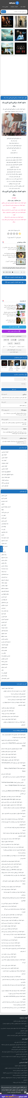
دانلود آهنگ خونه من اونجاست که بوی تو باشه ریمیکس (14, 893)
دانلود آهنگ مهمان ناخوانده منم (8, 926)
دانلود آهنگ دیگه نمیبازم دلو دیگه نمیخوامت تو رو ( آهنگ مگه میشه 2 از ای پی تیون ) (14, 992)
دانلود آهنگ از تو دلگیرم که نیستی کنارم (10, 923)
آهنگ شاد (22, 7)
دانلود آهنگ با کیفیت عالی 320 (13, 277)
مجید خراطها (4, 636)
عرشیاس (3, 608)
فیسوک (16, 343)
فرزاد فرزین (4, 616)
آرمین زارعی (4, 521)
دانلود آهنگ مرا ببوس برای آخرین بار (9, 903)
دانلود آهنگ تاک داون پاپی (8, 711)
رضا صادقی (3, 554)
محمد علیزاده (4, 628)
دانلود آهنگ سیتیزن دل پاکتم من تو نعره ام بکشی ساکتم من (13, 981)
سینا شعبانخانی (4, 574)
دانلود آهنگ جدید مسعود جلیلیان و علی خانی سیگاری (14, 203)
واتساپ (12, 340)
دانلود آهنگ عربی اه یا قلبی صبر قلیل (10, 867)
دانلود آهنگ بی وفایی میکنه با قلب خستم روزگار (12, 872)
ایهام (2, 509)
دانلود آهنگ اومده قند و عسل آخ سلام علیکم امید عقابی (13, 986)
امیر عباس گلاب (5, 512)
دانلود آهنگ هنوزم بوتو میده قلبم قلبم (10, 861)
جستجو (3, 11)
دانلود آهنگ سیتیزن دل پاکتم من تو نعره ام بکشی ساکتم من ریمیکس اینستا (14, 1003)
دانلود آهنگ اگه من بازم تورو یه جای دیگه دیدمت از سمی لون (13, 950)
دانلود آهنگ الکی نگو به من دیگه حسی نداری (11, 802)
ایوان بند (3, 515)
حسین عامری (4, 546)
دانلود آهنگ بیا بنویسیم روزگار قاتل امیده (11, 976)
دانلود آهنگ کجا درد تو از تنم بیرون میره (10, 839)
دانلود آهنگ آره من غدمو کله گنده (9, 940)
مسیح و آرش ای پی (5, 642)
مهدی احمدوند (4, 645)
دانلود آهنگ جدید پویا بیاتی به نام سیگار (14, 217)
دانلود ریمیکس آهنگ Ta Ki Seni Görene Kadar (12, 782)
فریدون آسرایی (4, 619)
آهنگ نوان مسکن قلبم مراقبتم (8, 751)
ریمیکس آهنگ (5, 480)
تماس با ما (5, 7)
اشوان (2, 504)
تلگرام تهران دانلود (13, 327)
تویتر (9, 343)
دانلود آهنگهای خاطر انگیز (7, 474)
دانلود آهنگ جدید (14, 352)
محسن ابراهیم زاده (5, 656)
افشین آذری (4, 498)
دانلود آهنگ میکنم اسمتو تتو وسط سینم (10, 945)
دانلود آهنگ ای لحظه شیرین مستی (9, 929)
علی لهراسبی (4, 599)
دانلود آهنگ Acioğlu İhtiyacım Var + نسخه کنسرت (15, 787)
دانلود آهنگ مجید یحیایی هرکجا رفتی (10, 716)
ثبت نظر (14, 389)
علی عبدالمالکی (4, 602)
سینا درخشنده (4, 568)
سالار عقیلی (4, 563)
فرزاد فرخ (3, 613)
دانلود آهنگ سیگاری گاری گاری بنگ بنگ (14, 98)
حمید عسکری (4, 540)
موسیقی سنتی (5, 486)
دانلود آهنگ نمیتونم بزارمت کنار (8, 889)
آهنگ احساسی (5, 452)
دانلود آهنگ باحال (11, 350)
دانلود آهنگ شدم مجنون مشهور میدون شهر (11, 805)
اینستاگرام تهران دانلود (13, 331)
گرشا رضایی (4, 622)
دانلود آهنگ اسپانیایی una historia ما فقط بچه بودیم (14, 998)
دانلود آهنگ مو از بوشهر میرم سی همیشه (11, 886)
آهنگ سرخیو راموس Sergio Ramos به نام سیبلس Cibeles (13, 744)
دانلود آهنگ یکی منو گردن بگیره (8, 957)
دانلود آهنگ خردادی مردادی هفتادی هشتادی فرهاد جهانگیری (13, 899)
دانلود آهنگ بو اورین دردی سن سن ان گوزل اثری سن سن (14, 778)
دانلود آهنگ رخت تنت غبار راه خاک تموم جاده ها (12, 847)
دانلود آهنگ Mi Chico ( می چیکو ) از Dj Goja (11, 869)
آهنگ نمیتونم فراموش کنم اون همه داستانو (11, 749)
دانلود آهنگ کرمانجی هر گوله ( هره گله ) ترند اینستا (14, 829)
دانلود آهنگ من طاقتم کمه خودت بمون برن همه (12, 920)
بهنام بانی (3, 526)
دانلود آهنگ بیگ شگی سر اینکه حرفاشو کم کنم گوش (14, 877)
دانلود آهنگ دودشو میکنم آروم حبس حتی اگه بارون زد (14, 910)
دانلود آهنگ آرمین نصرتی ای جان (19, 1049)
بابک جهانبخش (4, 523)
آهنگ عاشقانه (14, 7)
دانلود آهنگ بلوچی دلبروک (7, 841)
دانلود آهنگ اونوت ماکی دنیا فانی (8, 754)
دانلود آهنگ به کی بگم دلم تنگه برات (10, 917)
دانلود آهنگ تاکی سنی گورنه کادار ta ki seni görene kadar (13, 764)
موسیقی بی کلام (5, 483)
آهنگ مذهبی (5, 469)
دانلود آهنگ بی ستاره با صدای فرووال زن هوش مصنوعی (14, 723)
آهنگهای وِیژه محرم (6, 471)
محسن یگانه (4, 661)
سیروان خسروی (5, 580)
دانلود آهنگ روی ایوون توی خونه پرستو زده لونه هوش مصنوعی (14, 834)
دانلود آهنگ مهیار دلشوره (7, 688)
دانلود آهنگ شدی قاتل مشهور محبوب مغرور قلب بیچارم (13, 882)
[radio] (19, 234)
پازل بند (3, 529)
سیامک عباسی (4, 566)
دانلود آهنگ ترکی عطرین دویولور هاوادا (10, 760)
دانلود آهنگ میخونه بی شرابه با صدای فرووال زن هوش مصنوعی (14, 704)
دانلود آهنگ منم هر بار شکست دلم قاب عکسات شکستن (14, 809)
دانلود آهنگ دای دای (6, 774)
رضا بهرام (3, 552)
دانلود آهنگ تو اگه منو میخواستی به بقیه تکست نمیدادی (14, 972)
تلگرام (5, 340)
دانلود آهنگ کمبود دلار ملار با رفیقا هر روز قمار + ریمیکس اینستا (14, 851)
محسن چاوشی (4, 659)
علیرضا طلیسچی (5, 591)
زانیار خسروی (4, 557)
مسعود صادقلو (4, 588)
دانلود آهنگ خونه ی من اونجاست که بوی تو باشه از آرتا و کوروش (14, 823)
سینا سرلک (3, 571)
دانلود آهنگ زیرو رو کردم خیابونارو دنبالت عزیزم (12, 819)
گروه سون (3, 625)
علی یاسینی (4, 597)
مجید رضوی (4, 633)
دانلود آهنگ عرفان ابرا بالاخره (8, 708)
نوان (2, 670)
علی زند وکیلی (4, 605)
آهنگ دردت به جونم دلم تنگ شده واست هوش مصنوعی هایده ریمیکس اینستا (14, 692)
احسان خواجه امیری (5, 507)
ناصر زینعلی (4, 667)
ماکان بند (3, 653)
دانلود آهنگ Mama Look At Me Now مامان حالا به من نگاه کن (13, 792)
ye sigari (14, 198)
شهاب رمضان (4, 585)
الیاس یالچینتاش (5, 678)
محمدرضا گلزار (4, 630)
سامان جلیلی (4, 560)
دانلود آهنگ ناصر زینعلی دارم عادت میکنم (17, 1035)
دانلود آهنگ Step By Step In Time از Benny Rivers (15, 770)
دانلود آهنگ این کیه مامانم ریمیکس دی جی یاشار (12, 931)
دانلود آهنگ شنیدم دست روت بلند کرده (10, 943)
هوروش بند (4, 673)
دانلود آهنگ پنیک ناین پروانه (8, 713)
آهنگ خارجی (4, 457)
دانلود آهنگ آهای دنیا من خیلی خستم (10, 968)
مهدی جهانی (4, 647)
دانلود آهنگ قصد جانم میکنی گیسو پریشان (11, 864)
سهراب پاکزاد (4, 583)
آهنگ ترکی (4, 455)
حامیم (2, 535)
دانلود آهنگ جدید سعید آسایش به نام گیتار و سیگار (14, 210)
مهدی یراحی (4, 650)
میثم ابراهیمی (4, 664)
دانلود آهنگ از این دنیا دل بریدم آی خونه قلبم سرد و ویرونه (13, 1009)
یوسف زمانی (4, 675)
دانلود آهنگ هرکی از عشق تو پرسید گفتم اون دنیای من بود (13, 815)
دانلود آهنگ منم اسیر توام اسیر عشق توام (11, 796)
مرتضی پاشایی (4, 639)
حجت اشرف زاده (5, 538)
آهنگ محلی (4, 466)
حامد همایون (4, 532)
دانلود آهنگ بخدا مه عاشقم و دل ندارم (10, 844)
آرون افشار (3, 518)
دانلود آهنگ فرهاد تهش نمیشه (9, 719)
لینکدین (20, 340)
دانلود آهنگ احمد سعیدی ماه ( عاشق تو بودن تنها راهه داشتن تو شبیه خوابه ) (14, 736)
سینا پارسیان (4, 577)
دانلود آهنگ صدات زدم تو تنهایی (9, 906)
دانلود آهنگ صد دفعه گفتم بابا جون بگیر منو (11, 915)
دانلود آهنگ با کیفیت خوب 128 (13, 282)
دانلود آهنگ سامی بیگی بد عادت (8, 965)
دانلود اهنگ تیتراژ (6, 477)
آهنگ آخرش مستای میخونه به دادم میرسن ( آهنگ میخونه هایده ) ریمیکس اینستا (15, 698)
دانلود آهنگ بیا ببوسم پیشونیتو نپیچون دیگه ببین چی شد (13, 961)
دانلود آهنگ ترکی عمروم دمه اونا (8, 757)
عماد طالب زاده (4, 611)
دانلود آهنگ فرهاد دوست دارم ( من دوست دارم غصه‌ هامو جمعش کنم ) (15, 936)
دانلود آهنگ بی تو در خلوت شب (8, 954)
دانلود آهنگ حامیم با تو (21, 1033)
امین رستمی (4, 495)
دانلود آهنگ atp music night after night (11, 799)
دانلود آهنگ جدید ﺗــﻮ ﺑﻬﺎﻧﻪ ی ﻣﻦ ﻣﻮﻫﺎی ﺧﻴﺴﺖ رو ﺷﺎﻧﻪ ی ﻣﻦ (13, 857)
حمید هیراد (4, 543)
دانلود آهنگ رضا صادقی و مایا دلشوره (10, 740)
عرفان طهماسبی (5, 594)
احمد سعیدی (4, 501)
